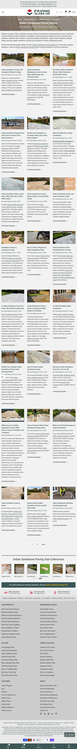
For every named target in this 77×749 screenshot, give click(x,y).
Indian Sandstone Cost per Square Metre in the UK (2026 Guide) (38, 196)
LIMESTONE (36, 598)
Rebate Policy (6, 701)
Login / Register (7, 685)
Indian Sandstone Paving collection (44, 45)
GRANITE (20, 598)
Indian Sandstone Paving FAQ (26, 47)
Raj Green (5, 514)
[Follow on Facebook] (41, 714)
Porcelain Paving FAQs (9, 650)
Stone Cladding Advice (47, 634)
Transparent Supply (46, 669)
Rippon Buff (9, 516)
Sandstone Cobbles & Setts (11, 634)
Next (43, 544)
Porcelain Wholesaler (47, 689)
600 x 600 (13, 207)
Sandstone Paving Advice (48, 615)
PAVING (5, 598)
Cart (3, 689)
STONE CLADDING (56, 598)
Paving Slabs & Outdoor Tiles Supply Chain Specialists (38, 2)
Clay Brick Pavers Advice (48, 637)
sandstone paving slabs (11, 261)
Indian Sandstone (30, 19)
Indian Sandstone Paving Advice (12, 90)
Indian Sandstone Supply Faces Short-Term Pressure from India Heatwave (13, 135)
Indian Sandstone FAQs (9, 653)
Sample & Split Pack (47, 660)
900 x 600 (6, 207)
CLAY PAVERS (46, 598)
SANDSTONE (12, 598)
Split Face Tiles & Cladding (11, 625)
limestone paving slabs (14, 258)
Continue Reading (8, 94)
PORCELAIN (28, 598)
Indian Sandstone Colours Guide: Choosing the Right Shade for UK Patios (36, 308)
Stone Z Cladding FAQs (9, 669)
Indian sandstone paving (9, 80)
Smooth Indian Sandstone (10, 621)
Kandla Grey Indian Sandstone (62, 141)
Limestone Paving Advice (48, 621)
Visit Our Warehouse (8, 695)
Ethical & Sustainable (47, 675)
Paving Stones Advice (47, 625)
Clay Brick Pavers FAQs (9, 666)
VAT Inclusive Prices (47, 650)
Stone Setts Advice (46, 628)
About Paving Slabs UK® (48, 685)
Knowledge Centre (46, 704)
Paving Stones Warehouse (49, 695)
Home (19, 19)
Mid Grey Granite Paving (10, 612)
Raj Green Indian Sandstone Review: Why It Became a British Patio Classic (63, 72)
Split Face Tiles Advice (47, 631)
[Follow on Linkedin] (52, 714)
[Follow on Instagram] (48, 714)
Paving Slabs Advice (47, 609)
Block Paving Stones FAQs (10, 663)
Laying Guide (6, 704)
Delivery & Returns (46, 657)
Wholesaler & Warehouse (48, 698)
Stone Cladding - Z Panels (10, 628)
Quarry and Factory (46, 692)
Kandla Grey (18, 511)
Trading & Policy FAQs (47, 647)
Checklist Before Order (47, 663)
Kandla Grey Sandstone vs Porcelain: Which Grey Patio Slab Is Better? (37, 135)
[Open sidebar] (2, 377)
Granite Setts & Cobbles (10, 631)
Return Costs (6, 698)
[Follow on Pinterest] (56, 714)
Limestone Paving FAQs (10, 660)
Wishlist (4, 692)
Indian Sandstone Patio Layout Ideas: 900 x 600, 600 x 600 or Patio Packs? (13, 196)
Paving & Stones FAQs (47, 707)
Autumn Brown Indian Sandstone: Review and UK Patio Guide (36, 505)
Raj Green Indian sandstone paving (64, 375)
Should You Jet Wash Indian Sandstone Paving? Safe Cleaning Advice (12, 369)
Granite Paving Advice (47, 618)
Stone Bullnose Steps (9, 637)
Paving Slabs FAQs (8, 647)
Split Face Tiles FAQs (9, 672)
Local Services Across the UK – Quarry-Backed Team (38, 6)
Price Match (44, 653)
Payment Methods (8, 707)
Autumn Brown (13, 514)
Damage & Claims (46, 666)
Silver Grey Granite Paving (10, 609)
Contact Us (44, 710)
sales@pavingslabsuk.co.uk (47, 4)
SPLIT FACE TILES (69, 598)
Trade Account (6, 710)
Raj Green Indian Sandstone (11, 618)
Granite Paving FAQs (8, 657)
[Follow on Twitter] (45, 714)
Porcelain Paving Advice (48, 612)
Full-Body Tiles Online (47, 701)
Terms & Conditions (46, 672)
